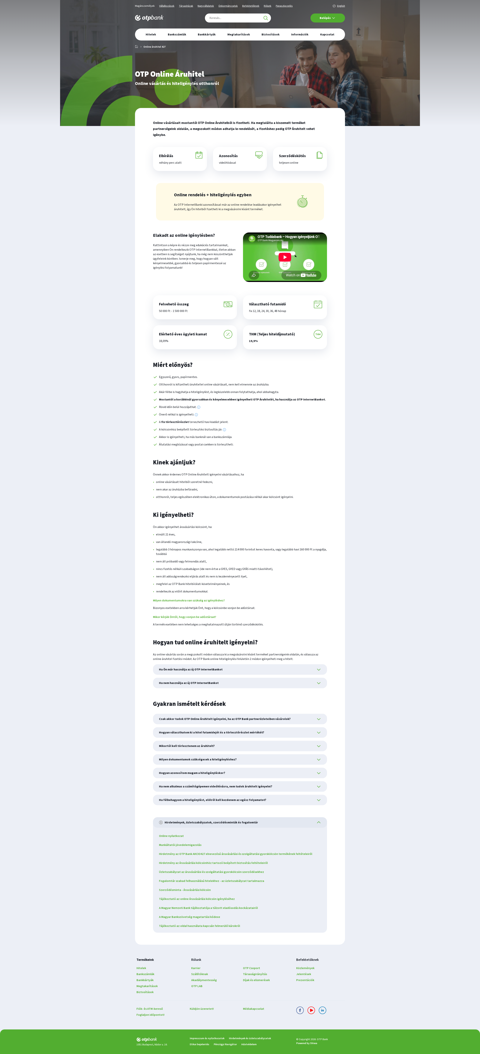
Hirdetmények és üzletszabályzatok (250, 1038)
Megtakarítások (147, 986)
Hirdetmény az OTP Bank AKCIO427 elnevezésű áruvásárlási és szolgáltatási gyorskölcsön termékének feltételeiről (235, 854)
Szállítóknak (199, 974)
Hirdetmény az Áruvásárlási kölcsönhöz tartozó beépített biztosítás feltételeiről (213, 863)
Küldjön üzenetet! (202, 1009)
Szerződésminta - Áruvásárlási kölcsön (185, 890)
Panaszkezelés (284, 5)
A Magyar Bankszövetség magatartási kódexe (189, 917)
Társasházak (186, 5)
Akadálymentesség (204, 980)
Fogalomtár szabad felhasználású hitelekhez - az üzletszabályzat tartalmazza (211, 881)
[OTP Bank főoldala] (149, 17)
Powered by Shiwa (306, 1043)
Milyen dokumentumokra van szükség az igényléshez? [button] (189, 600)
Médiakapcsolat (253, 1009)
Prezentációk (305, 980)
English (341, 5)
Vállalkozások (166, 5)
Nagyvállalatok (206, 5)
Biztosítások (145, 992)
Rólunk (267, 5)
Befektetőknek (250, 5)
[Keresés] (265, 17)
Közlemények (305, 968)
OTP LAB (196, 986)
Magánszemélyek (145, 5)
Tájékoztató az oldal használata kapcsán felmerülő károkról (199, 926)
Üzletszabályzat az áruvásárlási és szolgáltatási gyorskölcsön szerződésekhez (211, 872)
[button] (285, 257)
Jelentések (303, 974)
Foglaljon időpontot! (150, 1015)
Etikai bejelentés (199, 1044)
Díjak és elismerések (256, 980)
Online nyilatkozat (171, 836)
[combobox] (238, 17)
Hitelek (141, 968)
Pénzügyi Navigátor (225, 1044)
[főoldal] (160, 1040)
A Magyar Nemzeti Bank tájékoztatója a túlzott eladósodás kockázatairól (208, 908)
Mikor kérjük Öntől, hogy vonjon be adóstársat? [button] (184, 617)
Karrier (195, 968)
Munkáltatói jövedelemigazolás (180, 845)
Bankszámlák (145, 974)
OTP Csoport (251, 968)
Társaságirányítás (255, 974)
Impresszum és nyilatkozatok (207, 1038)
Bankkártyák (145, 980)
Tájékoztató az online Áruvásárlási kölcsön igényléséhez (197, 899)
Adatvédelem (249, 1044)
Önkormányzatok (228, 5)
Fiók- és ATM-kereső (149, 1009)
